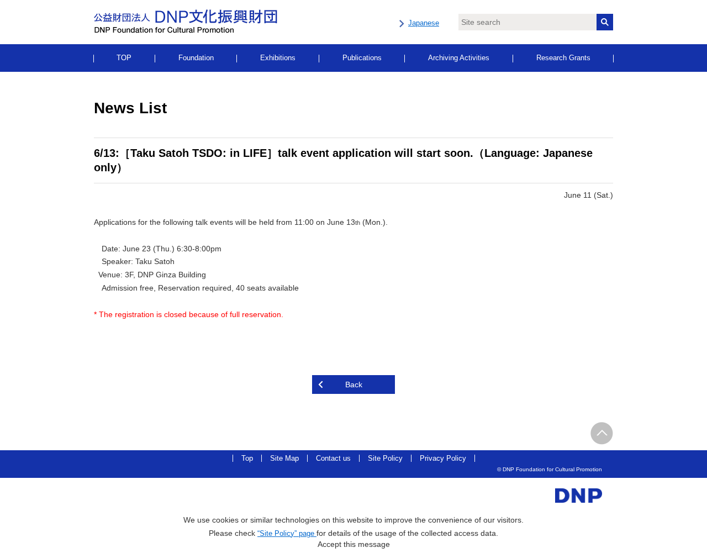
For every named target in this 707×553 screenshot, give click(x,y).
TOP (124, 58)
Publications (362, 58)
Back (353, 384)
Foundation (196, 58)
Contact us (333, 458)
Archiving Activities (458, 58)
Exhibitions (278, 58)
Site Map (284, 458)
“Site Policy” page (286, 533)
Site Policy (385, 458)
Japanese (423, 23)
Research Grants (563, 58)
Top (247, 458)
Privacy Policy (443, 458)
